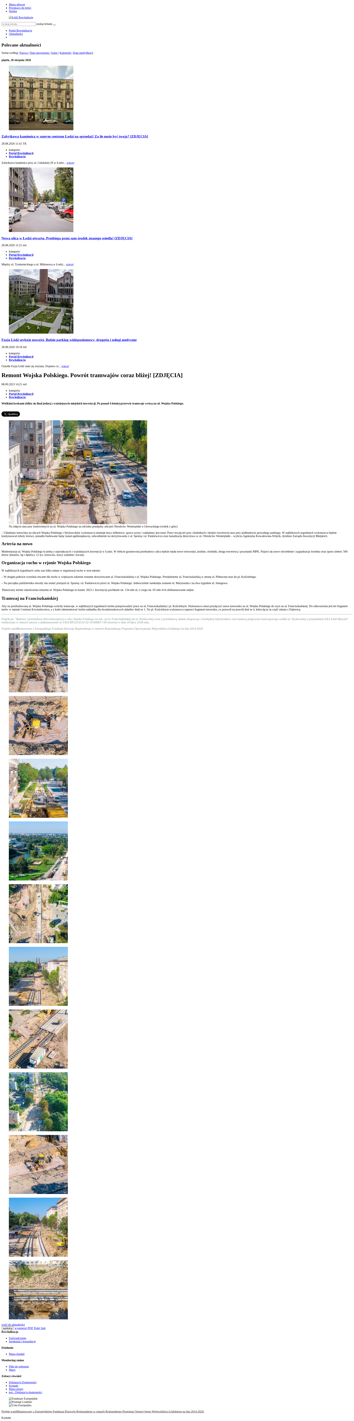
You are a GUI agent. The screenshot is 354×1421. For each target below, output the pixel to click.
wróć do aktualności (13, 1324)
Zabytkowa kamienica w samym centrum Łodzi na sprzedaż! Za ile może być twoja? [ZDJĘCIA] (74, 136)
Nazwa (23, 52)
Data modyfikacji (83, 52)
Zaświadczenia (17, 1338)
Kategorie (66, 52)
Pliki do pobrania (19, 1366)
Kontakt (13, 1385)
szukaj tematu (44, 23)
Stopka (13, 11)
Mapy (12, 1369)
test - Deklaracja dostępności (25, 1392)
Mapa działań (17, 1354)
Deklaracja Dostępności (23, 1382)
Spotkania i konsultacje (22, 1341)
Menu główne (17, 4)
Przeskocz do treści (20, 7)
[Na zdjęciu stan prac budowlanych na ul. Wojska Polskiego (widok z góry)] (38, 1067)
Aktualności (16, 33)
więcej (70, 162)
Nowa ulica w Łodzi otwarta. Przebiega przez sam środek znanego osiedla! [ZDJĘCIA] (66, 238)
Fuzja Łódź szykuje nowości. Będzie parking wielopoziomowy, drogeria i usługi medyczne (69, 340)
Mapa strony (16, 1389)
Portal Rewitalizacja (20, 30)
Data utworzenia (40, 52)
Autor (54, 52)
